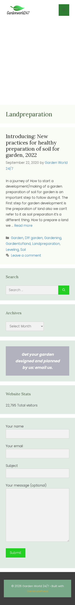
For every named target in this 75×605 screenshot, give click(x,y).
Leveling (12, 249)
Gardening (52, 238)
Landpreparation (46, 243)
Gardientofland (18, 243)
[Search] (63, 290)
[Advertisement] (37, 61)
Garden (17, 238)
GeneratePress (37, 591)
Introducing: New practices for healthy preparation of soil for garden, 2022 (33, 145)
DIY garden (34, 238)
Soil (23, 249)
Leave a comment (26, 255)
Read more (23, 225)
